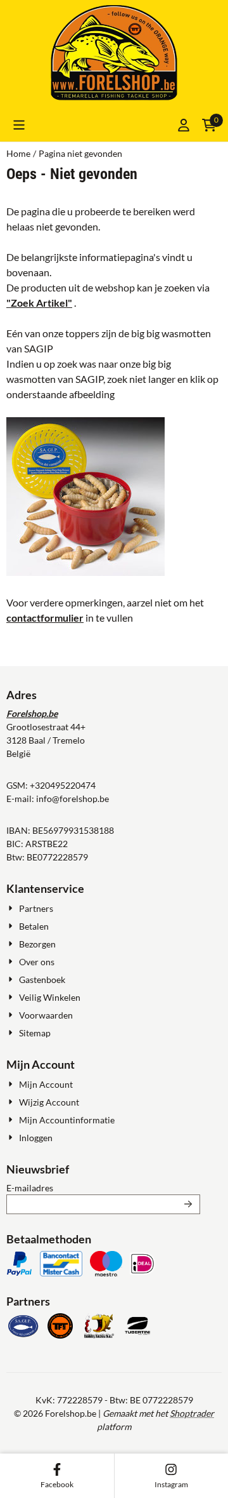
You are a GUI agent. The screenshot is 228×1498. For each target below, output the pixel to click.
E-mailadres (103, 1187)
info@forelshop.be (72, 798)
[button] (19, 125)
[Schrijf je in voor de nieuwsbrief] (188, 1204)
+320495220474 (63, 785)
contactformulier (45, 618)
